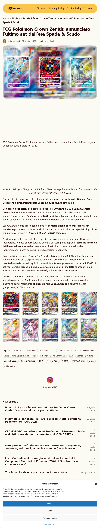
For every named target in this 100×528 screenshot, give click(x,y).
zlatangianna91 (14, 41)
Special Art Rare (28, 361)
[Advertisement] (50, 119)
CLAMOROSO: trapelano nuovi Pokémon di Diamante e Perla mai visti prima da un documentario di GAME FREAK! (45, 433)
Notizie (16, 18)
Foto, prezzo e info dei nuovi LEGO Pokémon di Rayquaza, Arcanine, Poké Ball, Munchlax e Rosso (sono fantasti (43, 447)
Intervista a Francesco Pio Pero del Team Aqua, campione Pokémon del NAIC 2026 (43, 420)
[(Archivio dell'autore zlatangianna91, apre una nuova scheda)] (50, 382)
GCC (76, 350)
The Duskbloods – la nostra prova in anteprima (36, 472)
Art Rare (17, 350)
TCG (41, 361)
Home (6, 18)
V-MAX (65, 361)
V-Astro (55, 361)
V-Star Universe (10, 366)
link (83, 239)
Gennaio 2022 (88, 350)
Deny (50, 511)
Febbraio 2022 (64, 350)
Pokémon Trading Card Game (52, 356)
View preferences (50, 518)
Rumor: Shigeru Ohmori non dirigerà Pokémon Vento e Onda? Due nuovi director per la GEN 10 (41, 409)
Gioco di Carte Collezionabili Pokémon (20, 356)
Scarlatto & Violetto (85, 356)
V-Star (91, 361)
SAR (71, 356)
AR (9, 350)
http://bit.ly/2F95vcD (60, 193)
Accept (50, 503)
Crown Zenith (30, 350)
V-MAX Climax (78, 361)
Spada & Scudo (10, 361)
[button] (96, 484)
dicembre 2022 (47, 350)
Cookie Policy (49, 524)
